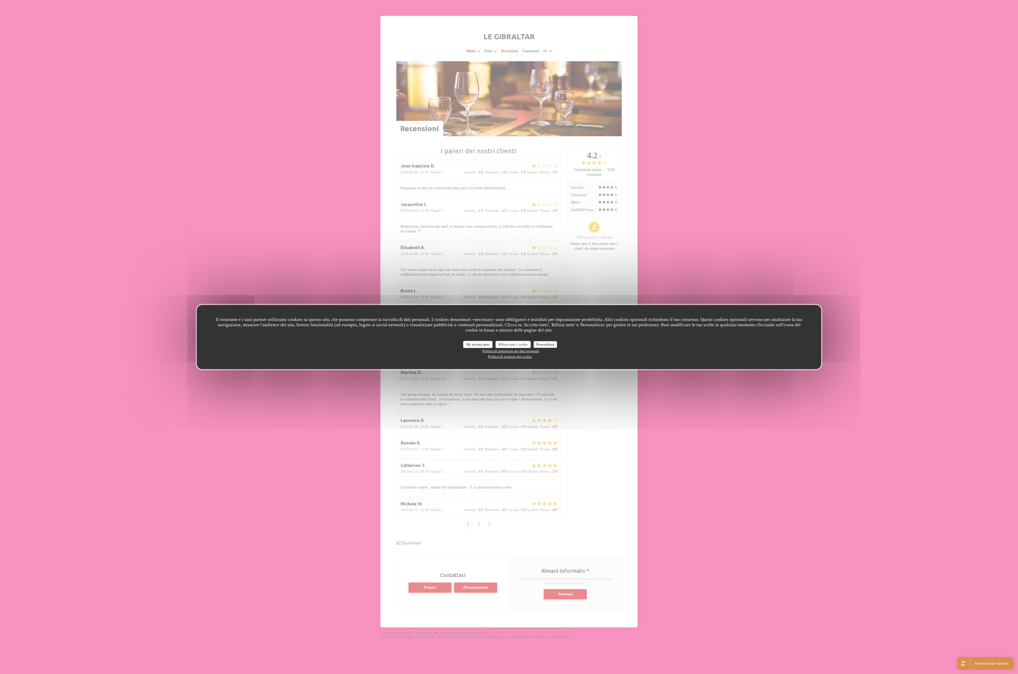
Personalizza (545, 344)
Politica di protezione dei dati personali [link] (510, 351)
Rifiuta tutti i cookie (513, 344)
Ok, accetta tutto (478, 344)
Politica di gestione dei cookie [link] (510, 357)
